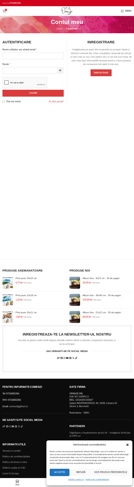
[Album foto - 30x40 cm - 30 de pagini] (74, 300)
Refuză (80, 472)
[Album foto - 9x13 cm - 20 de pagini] (74, 283)
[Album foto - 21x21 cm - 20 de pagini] (74, 317)
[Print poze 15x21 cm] (7, 317)
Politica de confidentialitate (97, 479)
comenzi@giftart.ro (18, 406)
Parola (6, 64)
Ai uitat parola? (56, 101)
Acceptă (59, 472)
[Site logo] (67, 11)
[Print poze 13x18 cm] (7, 300)
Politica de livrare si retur (14, 462)
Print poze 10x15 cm (26, 278)
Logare (33, 93)
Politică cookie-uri (76, 479)
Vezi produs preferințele (110, 472)
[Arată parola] (60, 70)
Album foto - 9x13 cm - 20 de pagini (101, 278)
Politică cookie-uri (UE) (13, 468)
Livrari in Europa (10, 474)
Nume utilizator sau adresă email (19, 49)
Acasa (59, 29)
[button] (127, 444)
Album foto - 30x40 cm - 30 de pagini (102, 295)
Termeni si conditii (11, 451)
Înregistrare (101, 73)
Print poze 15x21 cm (26, 312)
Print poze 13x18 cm (26, 295)
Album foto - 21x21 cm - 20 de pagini (102, 312)
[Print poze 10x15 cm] (7, 283)
